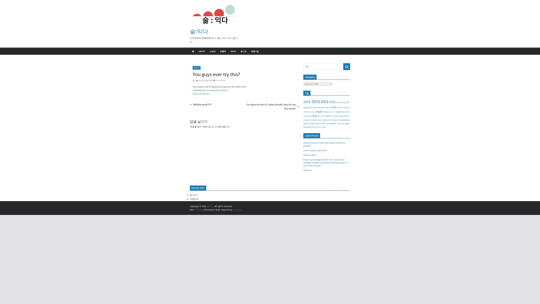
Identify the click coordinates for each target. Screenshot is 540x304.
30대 (315, 101)
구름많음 (338, 112)
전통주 (223, 51)
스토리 (213, 51)
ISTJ (338, 108)
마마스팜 (308, 116)
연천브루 (320, 120)
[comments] (203, 93)
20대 (307, 101)
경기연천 (312, 112)
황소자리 (312, 127)
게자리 (305, 112)
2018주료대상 (341, 102)
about (202, 51)
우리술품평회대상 (344, 120)
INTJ (322, 108)
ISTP (341, 108)
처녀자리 (323, 124)
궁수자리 (345, 112)
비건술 (335, 116)
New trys (307, 170)
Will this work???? (202, 104)
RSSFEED (196, 68)
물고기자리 (321, 116)
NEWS (233, 51)
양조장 (307, 120)
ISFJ (330, 108)
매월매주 (194, 199)
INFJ (315, 108)
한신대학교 (340, 124)
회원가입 (255, 51)
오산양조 (334, 120)
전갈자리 (306, 124)
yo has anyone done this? (315, 150)
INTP (326, 108)
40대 (325, 101)
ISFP (334, 107)
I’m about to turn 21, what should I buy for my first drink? (271, 106)
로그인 (244, 51)
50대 (332, 102)
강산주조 (347, 108)
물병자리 (329, 116)
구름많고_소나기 (329, 112)
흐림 (324, 127)
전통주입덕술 (314, 124)
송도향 (340, 116)
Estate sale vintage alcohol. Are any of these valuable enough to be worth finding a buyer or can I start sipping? (325, 162)
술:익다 (199, 31)
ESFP (312, 108)
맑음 (314, 115)
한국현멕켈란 (331, 124)
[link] (195, 93)
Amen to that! (309, 155)
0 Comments (220, 80)
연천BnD (314, 120)
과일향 (318, 111)
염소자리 (327, 120)
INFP (319, 108)
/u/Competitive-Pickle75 (217, 90)
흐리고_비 (318, 127)
